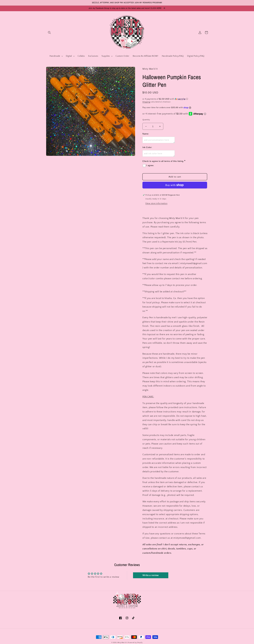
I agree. (150, 165)
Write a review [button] (150, 575)
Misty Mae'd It (122, 642)
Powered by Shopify (135, 642)
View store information (156, 203)
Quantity (146, 120)
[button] (49, 32)
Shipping (146, 102)
